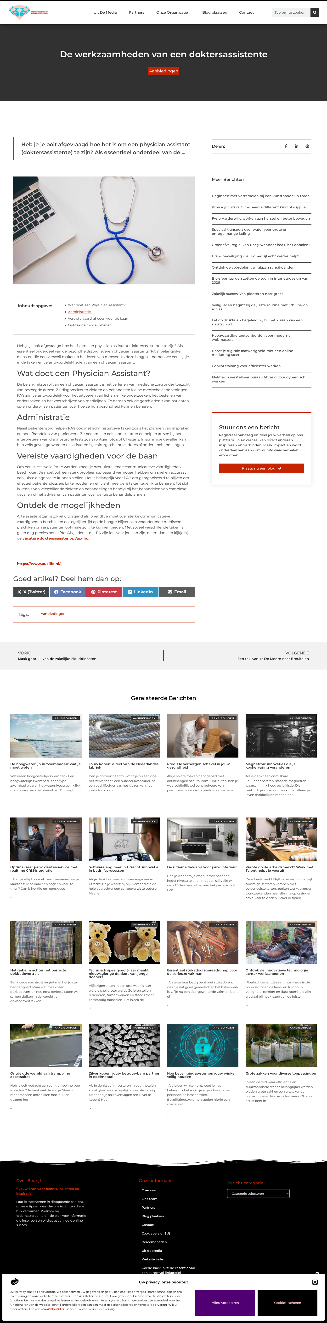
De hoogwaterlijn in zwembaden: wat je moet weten (45, 766)
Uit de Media (152, 1250)
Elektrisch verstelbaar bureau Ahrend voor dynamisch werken (258, 379)
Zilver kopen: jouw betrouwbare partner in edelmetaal (124, 1075)
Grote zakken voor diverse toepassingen (281, 1073)
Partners (136, 12)
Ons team (150, 1199)
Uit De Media (105, 12)
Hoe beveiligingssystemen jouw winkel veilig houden (201, 1075)
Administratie (80, 312)
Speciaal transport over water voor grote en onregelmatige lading (250, 231)
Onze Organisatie (172, 12)
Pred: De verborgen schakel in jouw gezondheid (198, 766)
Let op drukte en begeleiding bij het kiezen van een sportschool (257, 322)
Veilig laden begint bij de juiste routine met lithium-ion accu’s (260, 307)
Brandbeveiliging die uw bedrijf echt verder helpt (255, 256)
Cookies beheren (287, 1303)
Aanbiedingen (163, 71)
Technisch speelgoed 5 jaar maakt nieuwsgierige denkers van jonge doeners (119, 973)
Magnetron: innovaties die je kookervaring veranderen (271, 766)
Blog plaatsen (214, 12)
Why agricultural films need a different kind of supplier (259, 207)
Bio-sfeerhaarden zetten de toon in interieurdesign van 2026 (260, 280)
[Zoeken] (314, 12)
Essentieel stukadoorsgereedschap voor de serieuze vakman (202, 972)
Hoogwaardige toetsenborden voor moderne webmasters (251, 337)
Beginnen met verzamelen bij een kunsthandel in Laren (261, 196)
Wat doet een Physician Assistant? (97, 305)
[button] (315, 1282)
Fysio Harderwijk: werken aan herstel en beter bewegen (261, 218)
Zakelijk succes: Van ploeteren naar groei (247, 294)
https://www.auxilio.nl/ (39, 563)
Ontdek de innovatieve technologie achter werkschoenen (277, 972)
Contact (246, 12)
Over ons (149, 1190)
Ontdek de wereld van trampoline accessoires (40, 1075)
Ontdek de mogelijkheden (90, 325)
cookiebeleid (51, 1309)
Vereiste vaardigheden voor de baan (98, 318)
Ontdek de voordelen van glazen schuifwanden (253, 267)
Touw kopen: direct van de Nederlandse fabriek (124, 766)
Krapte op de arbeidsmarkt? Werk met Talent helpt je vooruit (280, 869)
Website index (153, 1259)
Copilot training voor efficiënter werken (246, 366)
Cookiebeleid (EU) (156, 1233)
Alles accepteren (225, 1303)
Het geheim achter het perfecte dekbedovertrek (38, 972)
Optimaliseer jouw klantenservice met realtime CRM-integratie (44, 869)
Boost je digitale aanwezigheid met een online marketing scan (252, 353)
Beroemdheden (154, 1242)
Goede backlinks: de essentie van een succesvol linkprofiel (168, 1270)
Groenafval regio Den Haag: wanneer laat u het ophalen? (261, 245)
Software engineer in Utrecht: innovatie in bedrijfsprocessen (123, 869)
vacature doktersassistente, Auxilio (55, 538)
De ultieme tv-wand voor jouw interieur (202, 867)
